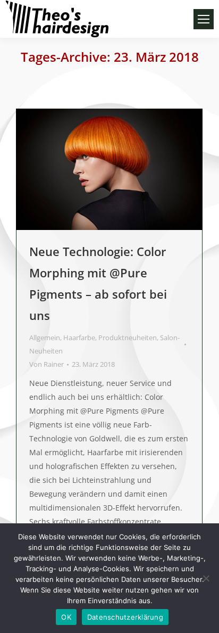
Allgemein (44, 337)
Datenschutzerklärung (125, 617)
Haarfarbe (79, 337)
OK (66, 617)
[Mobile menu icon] (203, 19)
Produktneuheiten (127, 337)
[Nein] (205, 578)
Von (46, 364)
